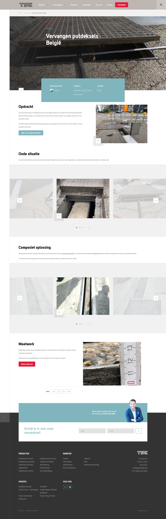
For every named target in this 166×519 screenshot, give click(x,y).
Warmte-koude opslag (91, 465)
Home (20, 13)
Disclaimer (21, 511)
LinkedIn (65, 487)
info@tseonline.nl (140, 468)
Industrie (87, 458)
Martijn (99, 90)
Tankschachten (45, 468)
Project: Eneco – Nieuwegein (28, 489)
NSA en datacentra (69, 468)
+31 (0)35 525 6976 (107, 414)
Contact (110, 5)
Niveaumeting (44, 465)
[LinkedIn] (64, 391)
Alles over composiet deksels (31, 133)
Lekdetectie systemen (26, 465)
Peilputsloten (23, 468)
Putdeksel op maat (25, 486)
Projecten (74, 5)
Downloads (86, 5)
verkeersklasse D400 (68, 253)
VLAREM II (43, 486)
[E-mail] (69, 391)
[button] (19, 200)
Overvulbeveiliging (46, 471)
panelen (95, 253)
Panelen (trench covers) (48, 458)
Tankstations (67, 461)
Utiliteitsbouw (68, 465)
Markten (42, 5)
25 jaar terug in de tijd (47, 496)
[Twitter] (54, 391)
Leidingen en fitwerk (47, 461)
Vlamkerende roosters (26, 471)
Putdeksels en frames (80, 90)
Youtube (70, 487)
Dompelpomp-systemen (27, 461)
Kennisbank (122, 5)
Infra (85, 461)
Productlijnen (58, 5)
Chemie (65, 458)
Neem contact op (27, 364)
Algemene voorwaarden (32, 511)
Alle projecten (53, 22)
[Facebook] (59, 391)
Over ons (99, 5)
